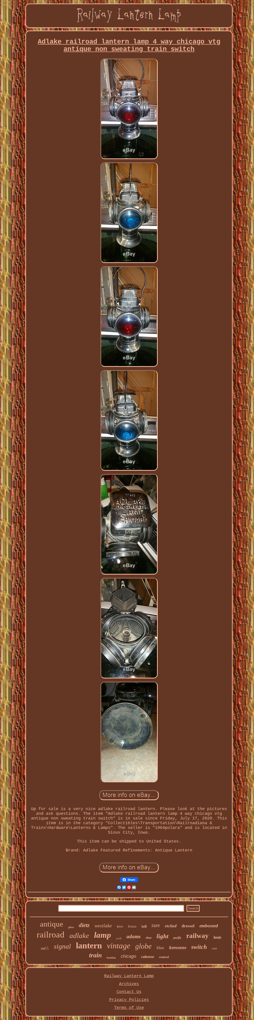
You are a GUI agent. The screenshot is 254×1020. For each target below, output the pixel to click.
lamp (102, 935)
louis (217, 937)
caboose (147, 957)
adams (134, 936)
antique (51, 924)
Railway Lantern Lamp (129, 976)
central (164, 957)
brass (132, 926)
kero (120, 926)
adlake (79, 935)
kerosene (177, 947)
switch (199, 947)
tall (144, 926)
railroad (50, 934)
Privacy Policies (129, 999)
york (119, 938)
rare (156, 925)
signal (62, 946)
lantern (89, 945)
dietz (84, 925)
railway (197, 935)
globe (143, 946)
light (162, 936)
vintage (118, 945)
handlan (111, 957)
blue (160, 947)
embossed (208, 925)
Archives (129, 984)
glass (71, 927)
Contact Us (129, 992)
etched (171, 926)
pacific (177, 937)
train (95, 955)
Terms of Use (129, 1007)
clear (149, 937)
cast (214, 948)
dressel (188, 926)
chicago (128, 956)
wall (45, 948)
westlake (103, 925)
